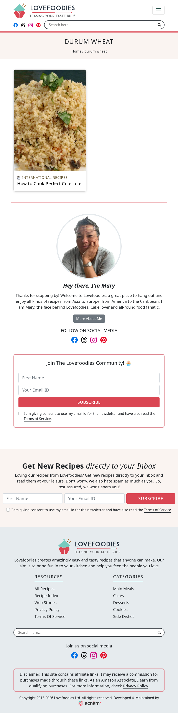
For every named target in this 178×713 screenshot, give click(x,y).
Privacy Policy (47, 609)
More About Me (89, 318)
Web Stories (46, 602)
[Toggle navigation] (158, 10)
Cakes (118, 595)
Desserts (121, 602)
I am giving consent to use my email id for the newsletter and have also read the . (89, 416)
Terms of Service (37, 418)
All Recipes (44, 588)
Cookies (120, 609)
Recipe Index (46, 595)
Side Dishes (123, 616)
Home (76, 51)
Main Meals (123, 588)
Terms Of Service (50, 616)
